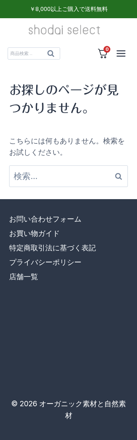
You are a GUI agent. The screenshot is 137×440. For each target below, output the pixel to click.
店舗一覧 (23, 276)
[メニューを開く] (120, 53)
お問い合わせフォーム (45, 219)
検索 (51, 55)
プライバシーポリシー (45, 262)
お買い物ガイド (34, 233)
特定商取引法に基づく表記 (52, 248)
